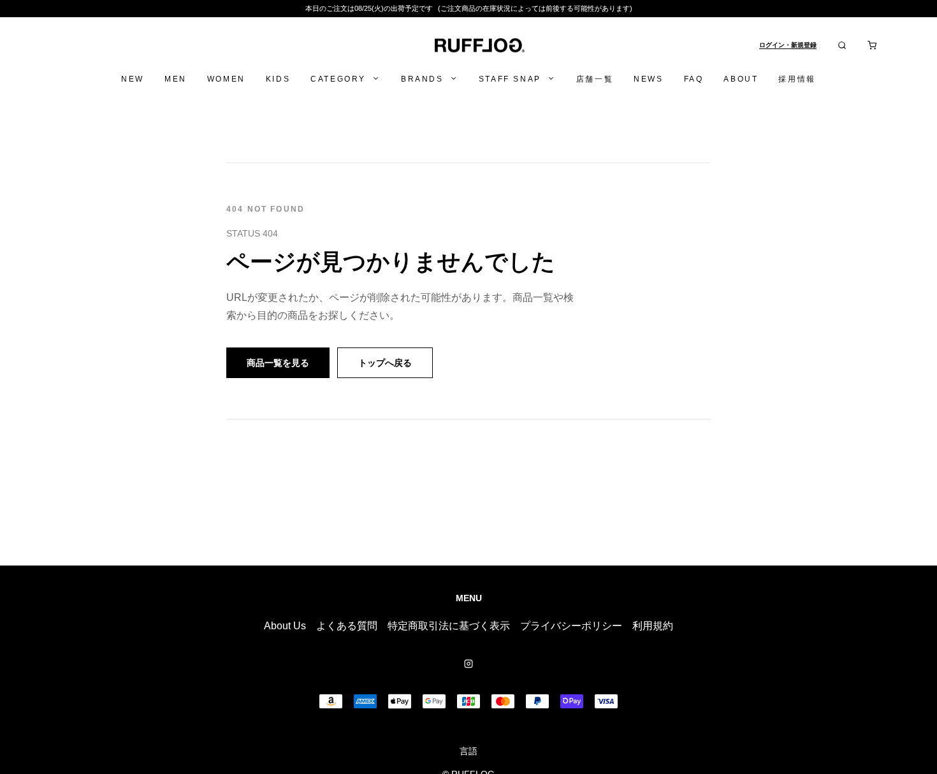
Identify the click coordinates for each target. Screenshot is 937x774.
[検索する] (842, 45)
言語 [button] (468, 751)
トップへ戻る (385, 363)
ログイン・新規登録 (788, 44)
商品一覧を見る (278, 363)
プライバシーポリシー (571, 625)
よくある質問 (346, 625)
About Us (285, 625)
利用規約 (652, 625)
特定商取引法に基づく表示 (449, 625)
